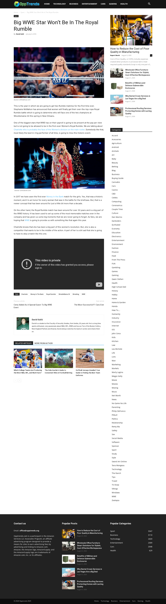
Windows (116, 492)
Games (115, 271)
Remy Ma (116, 426)
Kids (114, 337)
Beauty (115, 162)
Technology (59, 4)
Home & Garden (119, 302)
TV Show (115, 485)
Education (116, 232)
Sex (113, 434)
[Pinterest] (28, 39)
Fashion (115, 248)
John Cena (116, 333)
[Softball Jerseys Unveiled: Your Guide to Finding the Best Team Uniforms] (90, 358)
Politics (115, 419)
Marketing (116, 364)
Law (113, 345)
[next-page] (19, 380)
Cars (103, 4)
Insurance (116, 322)
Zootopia (115, 500)
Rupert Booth (115, 55)
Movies (115, 384)
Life (113, 353)
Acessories (116, 139)
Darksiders (116, 221)
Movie (114, 380)
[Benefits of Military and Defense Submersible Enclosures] (116, 86)
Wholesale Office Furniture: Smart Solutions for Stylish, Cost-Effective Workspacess (137, 72)
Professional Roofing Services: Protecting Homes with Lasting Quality (138, 111)
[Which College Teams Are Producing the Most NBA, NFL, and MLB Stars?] (28, 358)
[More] (40, 39)
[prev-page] (15, 380)
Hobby (114, 294)
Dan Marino (117, 217)
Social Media (117, 438)
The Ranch (116, 473)
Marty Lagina (117, 372)
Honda (114, 306)
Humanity (116, 314)
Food (114, 256)
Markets (115, 368)
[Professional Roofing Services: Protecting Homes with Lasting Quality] (116, 111)
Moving (115, 388)
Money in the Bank (54, 196)
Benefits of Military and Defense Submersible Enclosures (135, 85)
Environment (117, 244)
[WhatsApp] (34, 39)
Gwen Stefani (117, 279)
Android (115, 147)
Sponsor (115, 446)
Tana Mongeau (118, 465)
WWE (27, 220)
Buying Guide (117, 178)
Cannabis (116, 182)
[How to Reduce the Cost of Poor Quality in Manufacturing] (131, 30)
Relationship (117, 422)
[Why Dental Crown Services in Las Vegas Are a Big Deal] (116, 99)
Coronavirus (117, 205)
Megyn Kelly (117, 376)
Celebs (115, 197)
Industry (115, 318)
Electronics (116, 236)
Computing (116, 201)
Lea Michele (117, 349)
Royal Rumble (51, 294)
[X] (22, 39)
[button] (149, 4)
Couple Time (117, 209)
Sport (23, 12)
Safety (114, 430)
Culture (115, 213)
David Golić (20, 34)
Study (114, 454)
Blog (114, 170)
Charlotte (24, 294)
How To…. (116, 310)
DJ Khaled (116, 225)
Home (47, 4)
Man (114, 360)
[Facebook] (16, 39)
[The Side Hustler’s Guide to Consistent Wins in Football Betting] (59, 358)
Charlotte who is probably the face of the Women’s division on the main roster (49, 129)
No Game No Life (119, 403)
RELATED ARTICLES (23, 343)
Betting (115, 166)
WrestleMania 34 (64, 294)
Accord (115, 135)
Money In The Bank (36, 294)
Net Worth (116, 395)
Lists (114, 356)
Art (113, 155)
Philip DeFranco (118, 411)
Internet (115, 325)
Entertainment (89, 4)
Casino (115, 190)
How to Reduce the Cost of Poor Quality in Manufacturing (129, 50)
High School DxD (119, 287)
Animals (115, 151)
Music (114, 391)
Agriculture (117, 143)
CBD (113, 193)
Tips (113, 477)
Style (114, 457)
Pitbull (114, 415)
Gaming (113, 4)
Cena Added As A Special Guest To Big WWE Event (33, 306)
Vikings (115, 488)
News (114, 399)
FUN (113, 263)
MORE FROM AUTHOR (44, 343)
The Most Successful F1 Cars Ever (89, 305)
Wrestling (76, 294)
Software (115, 442)
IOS (113, 329)
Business (73, 4)
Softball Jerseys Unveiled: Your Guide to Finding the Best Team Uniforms (88, 372)
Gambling (116, 267)
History (115, 291)
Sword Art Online (119, 461)
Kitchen (115, 341)
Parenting (116, 407)
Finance (115, 252)
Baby (114, 159)
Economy (116, 228)
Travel (114, 481)
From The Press (118, 259)
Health (124, 4)
